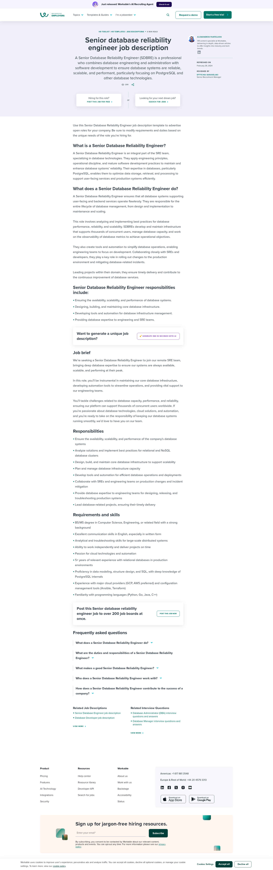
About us (122, 776)
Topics (76, 14)
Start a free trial (215, 14)
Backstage (123, 788)
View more (78, 726)
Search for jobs (86, 795)
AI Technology (48, 788)
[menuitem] (77, 15)
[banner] (128, 336)
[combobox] (168, 15)
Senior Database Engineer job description (98, 713)
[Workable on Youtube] (176, 788)
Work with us (125, 782)
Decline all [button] (243, 864)
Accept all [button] (224, 864)
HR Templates (118, 32)
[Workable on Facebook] (169, 788)
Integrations (46, 795)
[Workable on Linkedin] (162, 788)
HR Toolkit (104, 32)
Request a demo (188, 15)
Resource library (87, 782)
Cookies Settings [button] (205, 864)
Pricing (44, 776)
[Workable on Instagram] (190, 788)
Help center (84, 776)
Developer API (86, 788)
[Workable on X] (183, 788)
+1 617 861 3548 (180, 773)
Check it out (164, 4)
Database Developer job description (95, 717)
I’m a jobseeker (124, 14)
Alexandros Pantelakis (209, 37)
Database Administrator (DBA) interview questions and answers (154, 715)
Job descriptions (135, 32)
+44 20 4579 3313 (197, 780)
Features (45, 782)
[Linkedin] (199, 52)
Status (121, 801)
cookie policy (59, 866)
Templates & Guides (98, 14)
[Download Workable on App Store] (173, 799)
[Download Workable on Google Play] (201, 799)
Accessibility (124, 795)
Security (44, 801)
